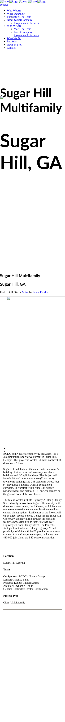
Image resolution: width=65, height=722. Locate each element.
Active (25, 292)
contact (4, 4)
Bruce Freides (40, 292)
